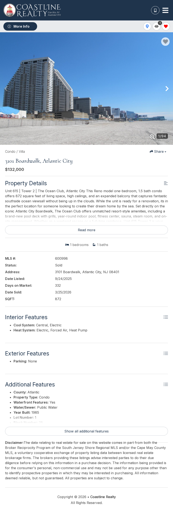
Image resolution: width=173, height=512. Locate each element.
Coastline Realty (103, 497)
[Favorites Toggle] (166, 26)
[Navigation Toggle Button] (165, 10)
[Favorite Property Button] (165, 41)
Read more (86, 230)
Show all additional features (86, 431)
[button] (6, 88)
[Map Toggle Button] (147, 26)
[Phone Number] (155, 10)
